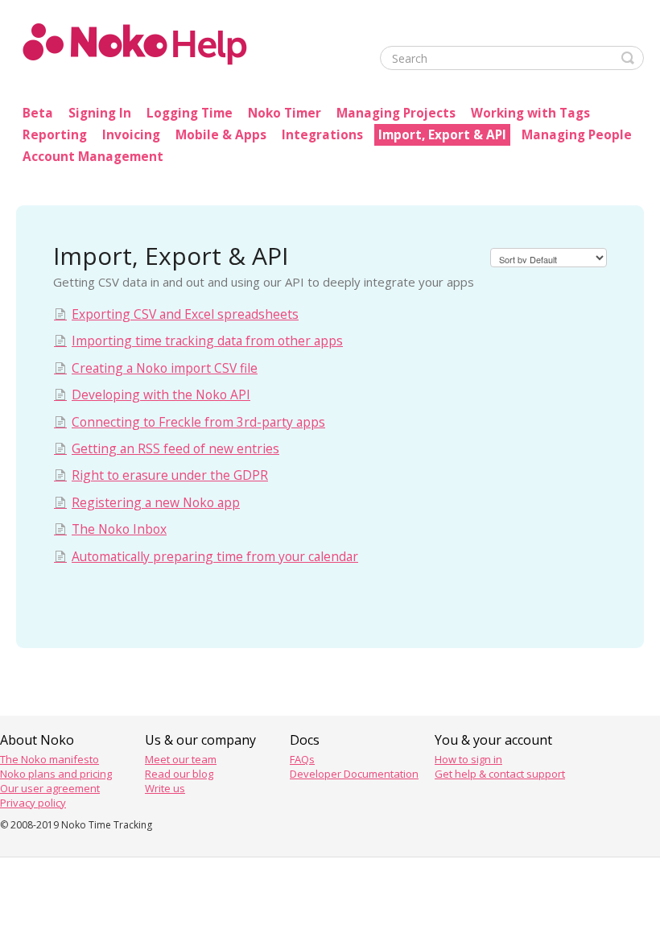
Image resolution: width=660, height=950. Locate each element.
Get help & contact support (500, 773)
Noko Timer (284, 113)
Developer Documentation (354, 773)
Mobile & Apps (220, 134)
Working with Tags (530, 113)
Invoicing (131, 134)
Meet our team (181, 759)
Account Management (93, 156)
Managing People (577, 134)
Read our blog (179, 773)
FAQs (302, 759)
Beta (38, 113)
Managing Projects (396, 113)
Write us (165, 788)
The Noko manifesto (49, 759)
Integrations (322, 134)
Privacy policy (33, 802)
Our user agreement (50, 788)
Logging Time (189, 113)
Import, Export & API (442, 134)
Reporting (55, 134)
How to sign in (468, 759)
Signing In (99, 113)
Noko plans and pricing (56, 773)
